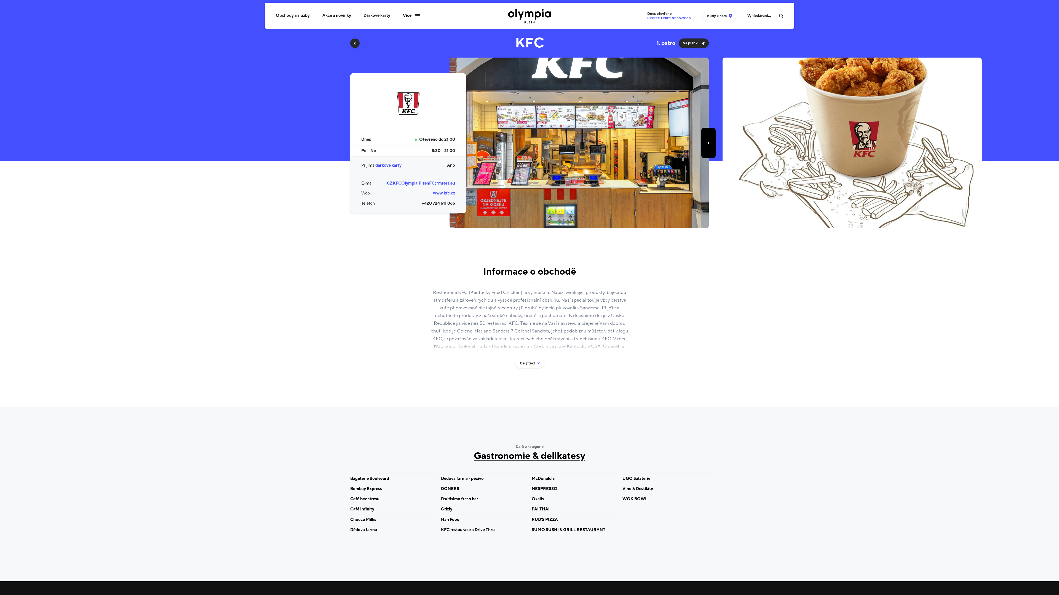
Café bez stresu (364, 499)
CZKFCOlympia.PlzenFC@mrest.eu (421, 183)
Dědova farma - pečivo (462, 478)
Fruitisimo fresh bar (459, 499)
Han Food (450, 519)
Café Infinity (362, 509)
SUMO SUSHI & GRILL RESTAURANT (568, 529)
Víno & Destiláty (637, 488)
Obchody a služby (293, 15)
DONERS (450, 488)
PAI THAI (541, 509)
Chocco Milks (363, 519)
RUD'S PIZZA (545, 519)
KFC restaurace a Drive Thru (468, 529)
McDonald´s (543, 478)
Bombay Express (366, 488)
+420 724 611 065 (438, 203)
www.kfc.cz (444, 193)
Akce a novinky (336, 15)
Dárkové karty (376, 15)
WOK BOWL (635, 499)
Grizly (446, 509)
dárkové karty (388, 165)
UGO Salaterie (636, 478)
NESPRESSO (544, 488)
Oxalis (538, 499)
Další (708, 143)
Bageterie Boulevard (369, 478)
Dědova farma (363, 529)
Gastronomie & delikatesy (529, 456)
